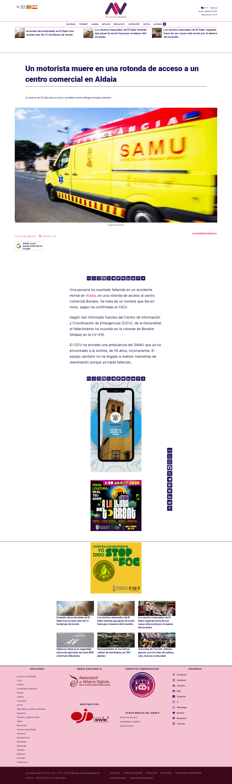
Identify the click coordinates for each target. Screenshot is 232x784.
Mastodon (181, 718)
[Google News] (89, 278)
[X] (108, 278)
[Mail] (173, 691)
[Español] (35, 6)
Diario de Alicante (128, 717)
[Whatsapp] (94, 278)
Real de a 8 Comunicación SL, (86, 773)
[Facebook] (104, 278)
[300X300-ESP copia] (116, 567)
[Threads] (173, 723)
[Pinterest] (138, 278)
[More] (143, 278)
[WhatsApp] (173, 707)
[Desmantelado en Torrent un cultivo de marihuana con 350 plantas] (116, 640)
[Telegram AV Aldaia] (116, 474)
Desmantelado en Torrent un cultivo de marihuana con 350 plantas (113, 652)
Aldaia (91, 295)
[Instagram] (99, 278)
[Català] (29, 6)
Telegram (181, 696)
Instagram (181, 680)
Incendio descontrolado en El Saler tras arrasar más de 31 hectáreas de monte (73, 620)
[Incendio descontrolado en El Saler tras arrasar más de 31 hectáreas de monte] (20, 33)
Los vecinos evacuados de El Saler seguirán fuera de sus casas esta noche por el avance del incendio (190, 33)
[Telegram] (113, 278)
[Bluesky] (123, 278)
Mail (179, 691)
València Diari (126, 725)
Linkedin (181, 685)
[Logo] (116, 11)
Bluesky (180, 713)
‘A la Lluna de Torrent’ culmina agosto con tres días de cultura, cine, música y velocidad (156, 652)
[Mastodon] (118, 278)
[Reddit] (133, 278)
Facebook (181, 675)
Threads (181, 724)
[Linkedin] (128, 278)
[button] (18, 7)
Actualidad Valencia (204, 233)
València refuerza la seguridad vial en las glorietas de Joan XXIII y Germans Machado (75, 652)
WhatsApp (182, 707)
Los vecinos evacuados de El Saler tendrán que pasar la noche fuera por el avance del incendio (121, 33)
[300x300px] (116, 530)
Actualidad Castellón (130, 721)
